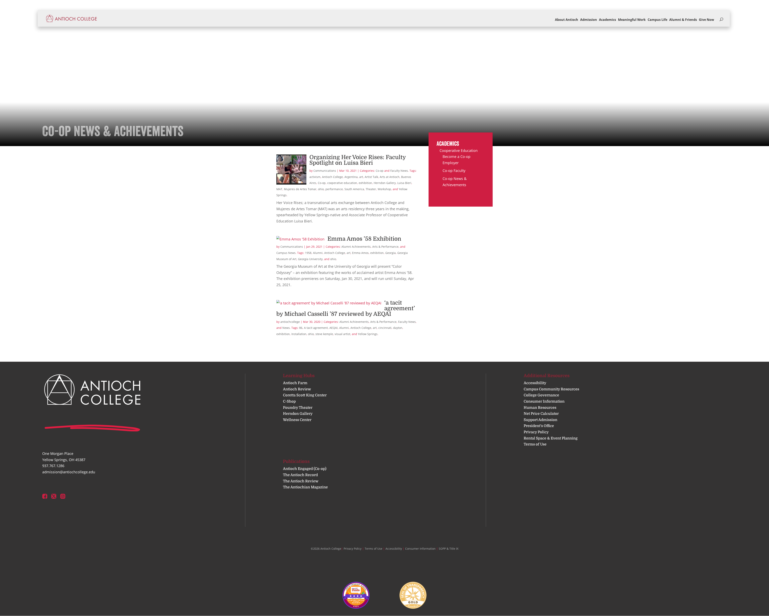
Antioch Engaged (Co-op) (304, 469)
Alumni (318, 253)
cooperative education (342, 183)
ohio (321, 189)
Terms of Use (535, 444)
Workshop (384, 189)
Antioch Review (297, 389)
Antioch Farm (295, 383)
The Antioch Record (300, 475)
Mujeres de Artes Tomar (300, 189)
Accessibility (535, 383)
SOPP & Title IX (448, 548)
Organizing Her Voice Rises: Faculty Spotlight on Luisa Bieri (357, 160)
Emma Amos (360, 253)
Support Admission (540, 420)
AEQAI (333, 328)
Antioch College (332, 177)
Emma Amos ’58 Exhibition (364, 239)
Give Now (706, 19)
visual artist (342, 334)
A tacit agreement (316, 328)
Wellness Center (297, 420)
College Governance (541, 395)
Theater (371, 189)
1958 (308, 253)
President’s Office (539, 426)
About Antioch (566, 19)
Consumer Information (544, 401)
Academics (607, 19)
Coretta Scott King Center (305, 395)
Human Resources (540, 408)
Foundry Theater (297, 408)
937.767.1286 (53, 465)
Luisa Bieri (404, 183)
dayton (397, 328)
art (361, 177)
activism (314, 177)
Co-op (379, 171)
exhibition (365, 183)
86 (300, 328)
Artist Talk (371, 177)
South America (354, 189)
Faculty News (399, 171)
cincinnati (385, 328)
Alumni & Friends (683, 19)
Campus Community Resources (551, 389)
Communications (324, 171)
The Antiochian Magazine (305, 487)
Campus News (286, 253)
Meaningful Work (632, 19)
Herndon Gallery (385, 183)
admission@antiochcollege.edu (68, 472)
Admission (588, 19)
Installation (298, 334)
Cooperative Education (459, 150)
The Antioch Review (300, 481)
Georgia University (310, 259)
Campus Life (657, 19)
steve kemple (324, 334)
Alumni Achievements (356, 246)
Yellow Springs (367, 334)
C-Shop (289, 401)
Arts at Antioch (390, 177)
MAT (279, 189)
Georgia (390, 253)
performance (334, 189)
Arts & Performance (385, 246)
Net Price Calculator (541, 414)
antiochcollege (290, 322)
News (286, 328)
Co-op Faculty (454, 170)
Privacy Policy (536, 432)
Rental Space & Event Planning (551, 438)
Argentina (351, 177)
